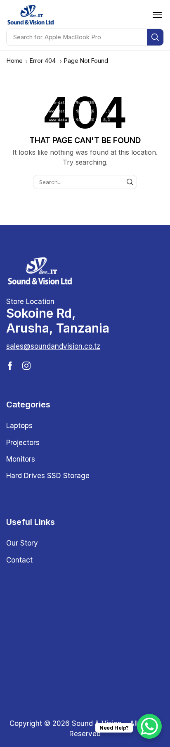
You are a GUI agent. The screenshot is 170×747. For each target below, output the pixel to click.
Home (15, 60)
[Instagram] (26, 366)
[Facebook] (10, 366)
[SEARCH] (130, 182)
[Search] (155, 37)
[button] (157, 14)
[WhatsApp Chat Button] (149, 726)
